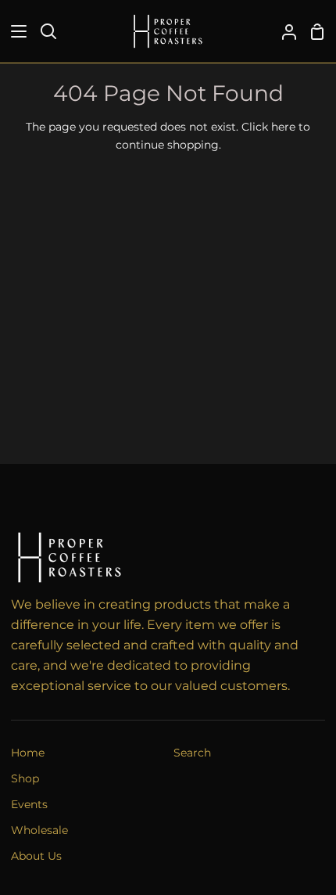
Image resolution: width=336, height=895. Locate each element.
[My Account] (283, 31)
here (283, 127)
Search (192, 753)
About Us (36, 856)
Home (28, 753)
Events (29, 804)
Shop (25, 778)
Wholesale (39, 830)
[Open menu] (14, 31)
